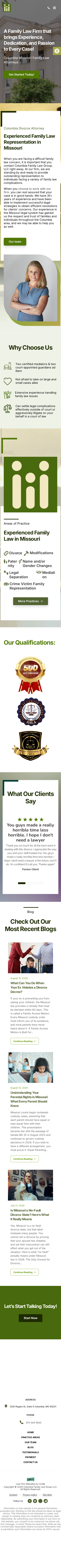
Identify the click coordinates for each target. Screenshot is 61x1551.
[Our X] (35, 1501)
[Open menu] (54, 7)
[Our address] (33, 1406)
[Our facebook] (30, 1501)
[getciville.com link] (30, 1481)
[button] (57, 51)
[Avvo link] (40, 1501)
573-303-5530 (49, 8)
